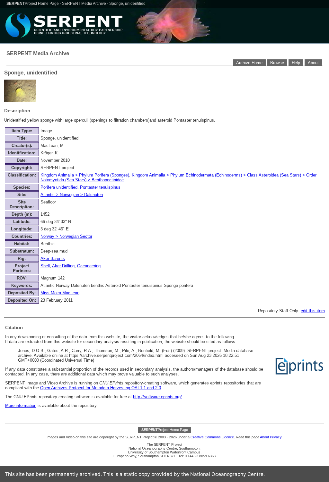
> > (71, 194)
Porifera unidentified (58, 187)
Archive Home (249, 62)
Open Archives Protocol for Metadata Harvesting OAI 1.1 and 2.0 (100, 387)
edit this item (313, 310)
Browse (277, 62)
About (313, 62)
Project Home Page (33, 3)
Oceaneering (89, 265)
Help (296, 62)
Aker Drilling (63, 265)
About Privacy (270, 437)
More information (20, 405)
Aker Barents (52, 258)
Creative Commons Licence (212, 437)
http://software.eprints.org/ (157, 396)
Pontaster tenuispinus (100, 187)
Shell (45, 265)
